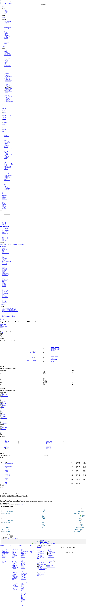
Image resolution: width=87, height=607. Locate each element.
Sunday (5, 13)
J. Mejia (30, 353)
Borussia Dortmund (7, 66)
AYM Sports (6, 162)
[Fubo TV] (2, 244)
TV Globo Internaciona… (8, 154)
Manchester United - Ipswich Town (40, 556)
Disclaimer (50, 551)
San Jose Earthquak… (8, 91)
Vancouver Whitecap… (9, 88)
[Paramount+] (15, 244)
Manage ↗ (7, 226)
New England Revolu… (9, 76)
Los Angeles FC (7, 90)
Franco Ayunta (48, 448)
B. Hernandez (57, 347)
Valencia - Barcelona (42, 568)
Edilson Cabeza (48, 447)
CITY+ (5, 168)
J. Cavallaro (57, 349)
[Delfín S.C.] (1, 332)
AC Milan (6, 61)
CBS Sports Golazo (7, 166)
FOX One (6, 171)
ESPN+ (5, 144)
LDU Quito (7, 468)
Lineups (1, 335)
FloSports (4, 284)
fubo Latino (6, 172)
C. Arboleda (27, 360)
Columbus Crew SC (9, 86)
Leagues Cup (6, 42)
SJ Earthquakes (14, 578)
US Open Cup (6, 22)
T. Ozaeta (52, 359)
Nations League (5, 551)
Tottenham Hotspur (7, 55)
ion (4, 174)
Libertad (6, 471)
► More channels (3, 304)
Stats (1, 334)
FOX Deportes (6, 156)
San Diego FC (7, 97)
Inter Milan (6, 60)
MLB (49, 562)
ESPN (3, 251)
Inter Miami (14, 560)
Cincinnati (13, 564)
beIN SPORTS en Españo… (9, 148)
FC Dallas (6, 92)
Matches (3, 6)
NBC (5, 138)
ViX (5, 186)
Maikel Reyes (48, 446)
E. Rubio (52, 358)
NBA (49, 561)
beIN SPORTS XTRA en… (23, 579)
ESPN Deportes (7, 142)
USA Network (6, 150)
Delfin (1, 325)
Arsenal (5, 50)
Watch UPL (6, 187)
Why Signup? (16, 535)
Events (1, 333)
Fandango (6, 170)
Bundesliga (6, 33)
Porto (5, 64)
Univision (6, 157)
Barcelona (6, 470)
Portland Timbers (8, 95)
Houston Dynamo (8, 89)
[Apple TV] (10, 244)
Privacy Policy (6, 538)
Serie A (5, 32)
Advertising (50, 549)
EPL (3, 201)
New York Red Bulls (8, 80)
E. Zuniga (58, 348)
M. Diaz (35, 351)
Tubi (5, 184)
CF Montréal (8, 85)
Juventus (5, 59)
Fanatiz (5, 135)
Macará (6, 467)
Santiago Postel (6, 447)
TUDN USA (6, 149)
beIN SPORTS (6, 136)
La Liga (5, 31)
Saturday (5, 12)
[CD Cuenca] (3, 326)
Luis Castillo (48, 438)
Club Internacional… (8, 74)
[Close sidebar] (0, 318)
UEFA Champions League (6, 234)
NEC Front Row (7, 180)
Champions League (7, 27)
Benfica (5, 63)
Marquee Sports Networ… (8, 175)
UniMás (5, 158)
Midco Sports (6, 176)
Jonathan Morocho (49, 442)
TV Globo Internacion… (23, 568)
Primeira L (4, 206)
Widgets (49, 548)
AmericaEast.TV (7, 161)
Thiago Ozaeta (48, 443)
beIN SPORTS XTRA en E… (9, 164)
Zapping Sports (6, 189)
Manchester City (7, 53)
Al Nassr (5, 68)
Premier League (7, 30)
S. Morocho (31, 362)
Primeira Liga (6, 35)
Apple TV (6, 146)
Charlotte (13, 563)
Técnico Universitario (8, 480)
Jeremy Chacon (6, 440)
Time (6, 213)
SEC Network (6, 182)
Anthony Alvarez (49, 451)
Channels (3, 104)
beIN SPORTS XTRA (8, 163)
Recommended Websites (50, 556)
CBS (5, 137)
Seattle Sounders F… (9, 99)
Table (1, 336)
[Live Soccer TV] (3, 0)
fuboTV (3, 262)
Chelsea (5, 51)
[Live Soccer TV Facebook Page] (41, 571)
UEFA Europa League (6, 237)
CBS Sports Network (7, 139)
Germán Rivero (6, 441)
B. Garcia (34, 352)
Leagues (3, 17)
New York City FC (8, 79)
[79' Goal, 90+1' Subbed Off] (4, 396)
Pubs (49, 554)
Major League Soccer (7, 21)
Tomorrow (6, 11)
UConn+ (5, 185)
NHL (53, 561)
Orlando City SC (8, 81)
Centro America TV (7, 167)
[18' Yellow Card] (3, 421)
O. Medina (52, 347)
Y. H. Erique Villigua (33, 360)
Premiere (3, 295)
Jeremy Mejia (6, 438)
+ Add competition (5, 228)
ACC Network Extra (5, 273)
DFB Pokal (6, 37)
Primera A (2, 319)
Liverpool (6, 52)
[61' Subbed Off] (3, 416)
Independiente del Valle (9, 463)
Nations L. (4, 197)
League (2, 213)
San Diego (14, 584)
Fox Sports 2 (6, 145)
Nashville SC (7, 73)
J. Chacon (31, 352)
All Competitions (5, 44)
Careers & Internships (51, 552)
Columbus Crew (15, 573)
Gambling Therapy (73, 546)
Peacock (5, 159)
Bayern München (7, 65)
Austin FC (7, 100)
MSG (5, 179)
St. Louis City (14, 580)
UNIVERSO (6, 155)
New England (14, 562)
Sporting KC (15, 589)
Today (5, 10)
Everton (13, 550)
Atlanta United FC (8, 83)
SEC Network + (7, 183)
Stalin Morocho (6, 443)
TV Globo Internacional (6, 267)
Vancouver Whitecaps (14, 575)
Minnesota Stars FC (9, 96)
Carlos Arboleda (6, 442)
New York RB (14, 566)
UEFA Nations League (6, 238)
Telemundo (6, 153)
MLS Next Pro (6, 178)
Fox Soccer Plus (7, 141)
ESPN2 (5, 140)
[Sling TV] (6, 244)
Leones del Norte (8, 472)
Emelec (6, 478)
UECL (3, 198)
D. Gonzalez (34, 353)
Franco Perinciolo (49, 441)
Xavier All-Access (7, 188)
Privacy (49, 550)
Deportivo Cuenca (3, 324)
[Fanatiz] (19, 244)
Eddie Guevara (6, 446)
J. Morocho (52, 356)
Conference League (7, 29)
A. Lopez (1, 327)
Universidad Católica (8, 466)
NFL (51, 561)
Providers (49, 553)
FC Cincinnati (7, 78)
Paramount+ (6, 147)
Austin (14, 588)
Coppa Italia (6, 38)
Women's (3, 193)
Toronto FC (14, 568)
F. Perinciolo (53, 349)
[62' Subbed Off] (3, 405)
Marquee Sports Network (6, 288)
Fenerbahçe (13, 556)
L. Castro (56, 356)
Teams (3, 46)
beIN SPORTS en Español (6, 261)
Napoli (5, 62)
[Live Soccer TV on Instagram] (41, 575)
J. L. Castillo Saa (53, 348)
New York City (14, 565)
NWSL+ (5, 181)
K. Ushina (52, 342)
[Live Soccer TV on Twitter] (41, 573)
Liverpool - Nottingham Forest (40, 550)
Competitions (2, 226)
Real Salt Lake (7, 94)
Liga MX (5, 43)
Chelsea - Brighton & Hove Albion (41, 552)
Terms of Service (13, 538)
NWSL (5, 23)
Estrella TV (6, 169)
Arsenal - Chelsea (42, 569)
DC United (14, 569)
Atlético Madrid (7, 58)
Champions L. (4, 195)
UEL (3, 196)
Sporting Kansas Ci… (9, 101)
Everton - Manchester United (40, 567)
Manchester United (7, 54)
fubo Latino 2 (6, 173)
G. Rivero (31, 351)
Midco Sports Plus (7, 177)
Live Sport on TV (51, 560)
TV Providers (30, 545)
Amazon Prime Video (7, 160)
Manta (6, 483)
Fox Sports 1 (6, 143)
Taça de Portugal (7, 36)
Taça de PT (4, 207)
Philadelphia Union (9, 84)
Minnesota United (15, 583)
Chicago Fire (7, 75)
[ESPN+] (22, 244)
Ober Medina (48, 440)
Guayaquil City (7, 475)
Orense (6, 479)
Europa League (6, 28)
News (3, 192)
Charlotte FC (7, 77)
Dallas (13, 579)
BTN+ (5, 165)
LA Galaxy (7, 98)
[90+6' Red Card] (3, 429)
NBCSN (5, 152)
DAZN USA (6, 151)
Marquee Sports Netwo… (23, 591)
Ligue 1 (5, 34)
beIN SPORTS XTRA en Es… (7, 277)
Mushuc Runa (7, 474)
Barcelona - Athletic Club (40, 547)
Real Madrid (6, 57)
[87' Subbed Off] (3, 401)
